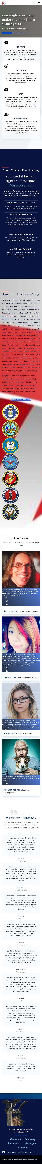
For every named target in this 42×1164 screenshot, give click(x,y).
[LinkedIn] (7, 604)
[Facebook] (6, 598)
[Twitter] (7, 601)
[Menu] (39, 3)
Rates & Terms (19, 33)
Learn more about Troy (21, 400)
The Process (7, 33)
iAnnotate (22, 101)
